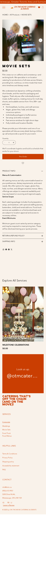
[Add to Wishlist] (23, 163)
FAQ (4, 470)
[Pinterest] (9, 249)
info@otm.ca (7, 487)
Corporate (6, 422)
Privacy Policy (7, 458)
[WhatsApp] (3, 249)
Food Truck (6, 433)
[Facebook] (6, 249)
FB (8, 503)
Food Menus (7, 436)
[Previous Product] (5, 314)
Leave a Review (8, 505)
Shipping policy (8, 462)
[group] (23, 318)
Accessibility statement (10, 466)
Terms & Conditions (9, 454)
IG (3, 503)
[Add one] (13, 142)
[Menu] (3, 7)
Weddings (6, 426)
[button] (43, 7)
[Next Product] (40, 314)
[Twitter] (11, 249)
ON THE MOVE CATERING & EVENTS (24, 8)
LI (11, 503)
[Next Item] (40, 40)
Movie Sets (6, 430)
